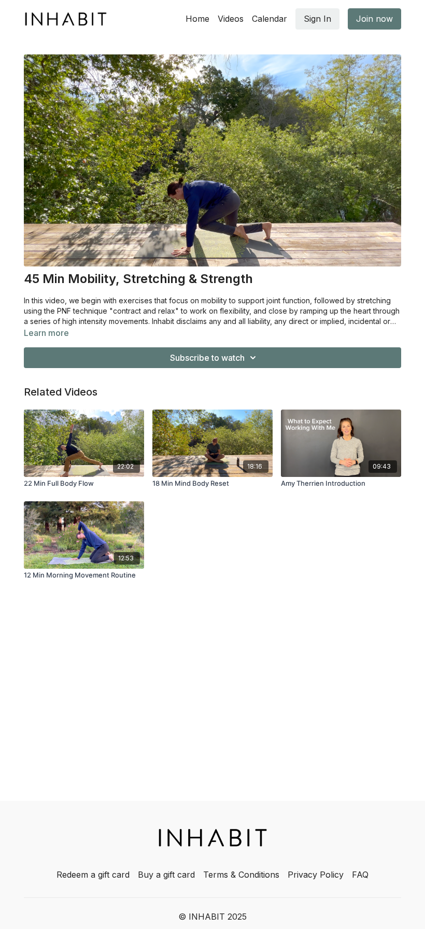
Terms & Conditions (241, 874)
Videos (231, 18)
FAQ (360, 874)
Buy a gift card (166, 874)
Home (197, 18)
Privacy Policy (316, 874)
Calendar (269, 18)
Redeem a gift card (93, 874)
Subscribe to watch (207, 358)
